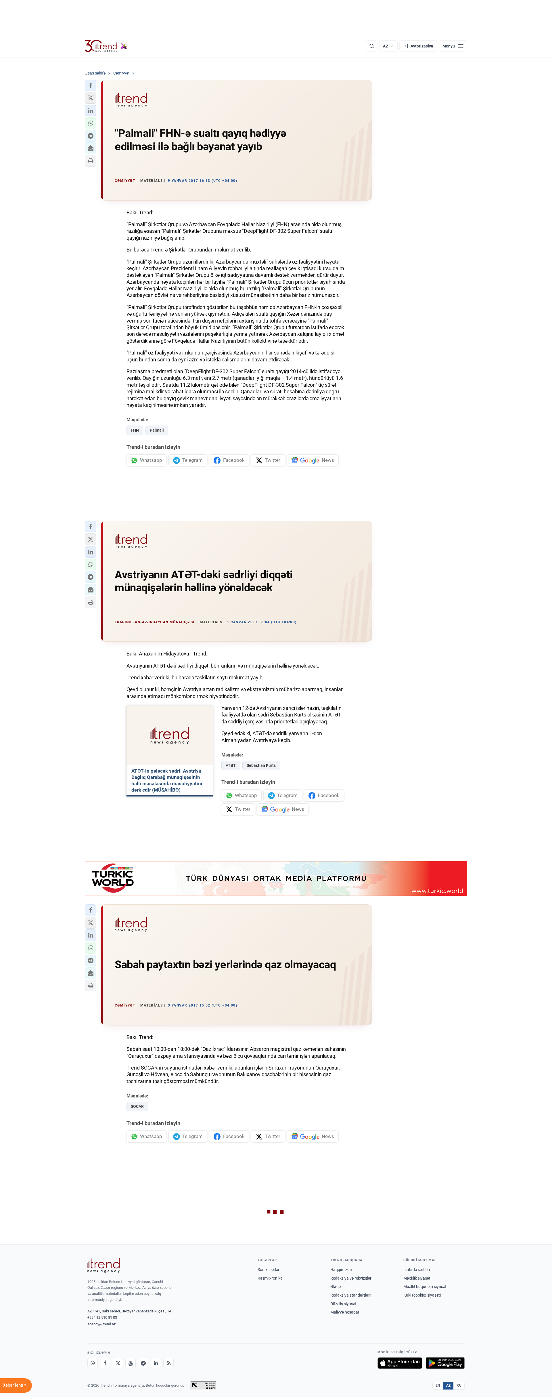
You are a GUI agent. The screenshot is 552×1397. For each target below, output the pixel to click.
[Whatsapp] (92, 1363)
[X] (118, 1363)
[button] (90, 85)
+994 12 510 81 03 (102, 1317)
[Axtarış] (371, 46)
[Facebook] (105, 1363)
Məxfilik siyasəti (417, 1278)
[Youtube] (130, 1363)
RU (459, 1385)
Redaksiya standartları (350, 1295)
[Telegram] (143, 1363)
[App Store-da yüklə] (399, 1363)
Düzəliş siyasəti (343, 1303)
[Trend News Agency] (103, 1265)
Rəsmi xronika (270, 1278)
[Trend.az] (106, 46)
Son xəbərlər (268, 1269)
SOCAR (137, 1106)
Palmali (157, 430)
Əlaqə (335, 1286)
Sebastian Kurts (261, 765)
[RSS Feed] (168, 1363)
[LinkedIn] (156, 1363)
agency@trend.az (101, 1324)
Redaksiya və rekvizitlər (350, 1278)
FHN (135, 430)
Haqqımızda (341, 1269)
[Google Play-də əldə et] (445, 1363)
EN (438, 1385)
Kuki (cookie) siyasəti (422, 1295)
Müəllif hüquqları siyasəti (425, 1286)
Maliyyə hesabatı (345, 1312)
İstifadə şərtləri (416, 1269)
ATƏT (231, 765)
